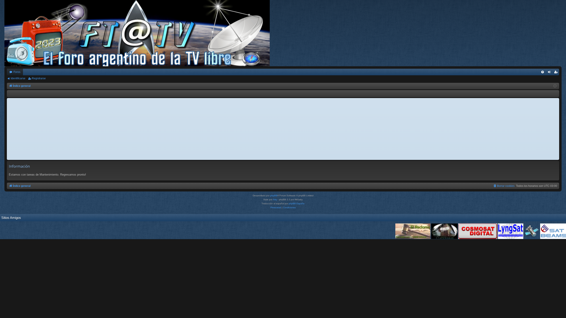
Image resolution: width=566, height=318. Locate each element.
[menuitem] (542, 72)
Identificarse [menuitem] (550, 72)
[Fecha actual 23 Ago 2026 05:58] (554, 86)
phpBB (273, 195)
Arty (275, 199)
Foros (16, 72)
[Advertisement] (283, 129)
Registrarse (39, 78)
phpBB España (296, 203)
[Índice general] (139, 33)
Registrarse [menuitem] (556, 72)
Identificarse (18, 78)
